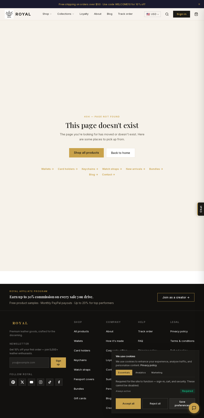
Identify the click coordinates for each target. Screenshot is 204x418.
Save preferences (182, 403)
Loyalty (84, 13)
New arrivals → (135, 168)
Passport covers (84, 379)
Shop (46, 13)
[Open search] (167, 14)
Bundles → (156, 168)
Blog (109, 13)
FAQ (140, 340)
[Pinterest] (13, 382)
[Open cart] (196, 14)
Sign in (181, 14)
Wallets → (47, 168)
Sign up (58, 362)
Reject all (155, 403)
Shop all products (86, 152)
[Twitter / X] (22, 382)
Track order (125, 13)
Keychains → (90, 168)
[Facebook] (59, 382)
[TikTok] (49, 382)
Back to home (120, 152)
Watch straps (82, 369)
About (97, 13)
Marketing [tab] (156, 372)
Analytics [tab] (140, 372)
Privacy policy (179, 331)
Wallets (78, 340)
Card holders (82, 350)
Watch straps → (112, 168)
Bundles (79, 388)
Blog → (93, 174)
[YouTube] (31, 382)
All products (81, 331)
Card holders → (68, 168)
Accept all (128, 403)
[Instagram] (40, 382)
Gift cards (80, 398)
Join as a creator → (175, 297)
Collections (64, 13)
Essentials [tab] (124, 372)
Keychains (80, 360)
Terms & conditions (182, 340)
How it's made (115, 340)
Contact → (108, 174)
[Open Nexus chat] (194, 408)
